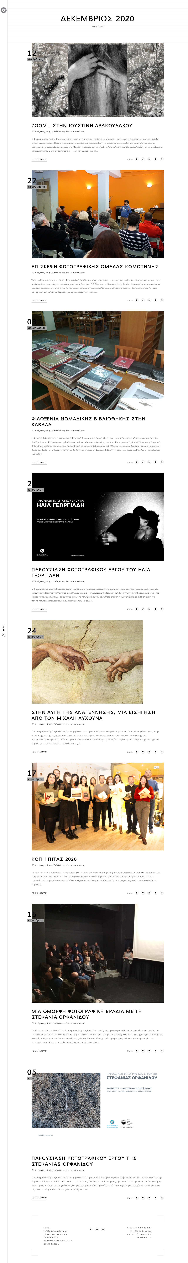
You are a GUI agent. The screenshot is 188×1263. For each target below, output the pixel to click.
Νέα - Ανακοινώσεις (75, 131)
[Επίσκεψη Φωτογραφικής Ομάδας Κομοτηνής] (98, 214)
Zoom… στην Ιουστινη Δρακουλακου (82, 125)
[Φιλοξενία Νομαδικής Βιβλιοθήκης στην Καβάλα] (98, 360)
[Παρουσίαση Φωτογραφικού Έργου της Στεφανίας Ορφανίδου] (98, 1105)
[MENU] (3, 634)
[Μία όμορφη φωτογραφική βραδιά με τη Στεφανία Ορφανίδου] (98, 953)
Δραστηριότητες (45, 131)
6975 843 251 (58, 1234)
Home (94, 26)
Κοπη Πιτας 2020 (54, 859)
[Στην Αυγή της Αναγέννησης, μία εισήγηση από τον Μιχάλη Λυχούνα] (87, 662)
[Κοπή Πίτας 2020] (98, 806)
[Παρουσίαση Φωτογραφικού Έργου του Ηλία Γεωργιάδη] (98, 517)
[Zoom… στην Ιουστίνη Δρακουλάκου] (98, 80)
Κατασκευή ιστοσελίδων (139, 1234)
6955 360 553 (51, 1237)
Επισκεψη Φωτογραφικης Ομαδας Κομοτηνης (95, 266)
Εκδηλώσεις (59, 131)
